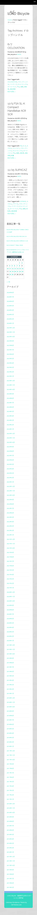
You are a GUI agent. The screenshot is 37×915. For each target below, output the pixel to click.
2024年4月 (10, 416)
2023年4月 (10, 469)
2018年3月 (10, 737)
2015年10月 (11, 865)
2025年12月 (11, 328)
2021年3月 (10, 579)
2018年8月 (10, 715)
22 (20, 271)
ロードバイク (12, 87)
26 (12, 274)
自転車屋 (12, 89)
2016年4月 (10, 839)
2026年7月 (10, 297)
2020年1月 (10, 640)
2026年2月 (10, 319)
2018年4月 (10, 733)
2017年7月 (10, 773)
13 (15, 269)
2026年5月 (10, 306)
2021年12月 (11, 539)
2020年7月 (10, 614)
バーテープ (13, 84)
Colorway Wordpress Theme (15, 902)
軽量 (12, 155)
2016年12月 (11, 804)
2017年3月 (10, 790)
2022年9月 (10, 499)
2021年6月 (10, 566)
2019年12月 (11, 645)
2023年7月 (10, 455)
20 (15, 271)
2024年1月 (10, 429)
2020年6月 (10, 619)
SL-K (24, 146)
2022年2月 (10, 530)
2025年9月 (10, 341)
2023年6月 (10, 460)
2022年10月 (11, 495)
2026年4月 (10, 310)
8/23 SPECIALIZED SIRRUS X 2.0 (17, 241)
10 (8, 269)
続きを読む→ (12, 91)
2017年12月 (11, 751)
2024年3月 (10, 420)
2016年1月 (10, 852)
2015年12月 (11, 856)
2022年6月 (10, 513)
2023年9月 (10, 447)
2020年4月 (10, 627)
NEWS (19, 54)
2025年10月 (11, 336)
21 (17, 271)
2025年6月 (10, 354)
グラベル (15, 204)
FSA (21, 146)
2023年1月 (10, 482)
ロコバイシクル (23, 84)
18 (10, 271)
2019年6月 (10, 671)
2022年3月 (10, 526)
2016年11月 (11, 808)
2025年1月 (10, 376)
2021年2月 (10, 583)
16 (22, 269)
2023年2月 (10, 477)
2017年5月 (10, 782)
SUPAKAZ (23, 201)
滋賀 (21, 87)
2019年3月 (10, 685)
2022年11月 (11, 491)
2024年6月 (10, 407)
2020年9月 (10, 605)
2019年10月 (11, 654)
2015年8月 (10, 874)
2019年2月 (10, 689)
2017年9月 (10, 764)
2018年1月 (10, 746)
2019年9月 (10, 658)
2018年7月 (10, 720)
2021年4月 (10, 574)
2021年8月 (10, 557)
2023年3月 (10, 473)
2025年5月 (10, 358)
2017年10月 (11, 760)
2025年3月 (10, 367)
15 (20, 269)
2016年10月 (11, 812)
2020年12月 (11, 592)
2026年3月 (10, 314)
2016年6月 (10, 830)
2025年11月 (11, 332)
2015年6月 (10, 883)
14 (17, 269)
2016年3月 (10, 843)
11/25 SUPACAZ (17, 169)
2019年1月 (10, 693)
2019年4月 (10, 680)
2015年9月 (10, 870)
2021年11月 (11, 544)
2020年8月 (10, 610)
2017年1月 (10, 799)
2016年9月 (10, 817)
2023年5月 (10, 464)
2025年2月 (10, 372)
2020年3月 (10, 632)
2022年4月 (10, 522)
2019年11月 (11, 649)
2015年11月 (11, 861)
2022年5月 (10, 517)
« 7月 (8, 282)
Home (10, 20)
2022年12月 (11, 486)
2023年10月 (11, 442)
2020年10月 (11, 601)
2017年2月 (10, 795)
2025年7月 (10, 350)
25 (10, 274)
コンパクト (16, 148)
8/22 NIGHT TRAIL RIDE (15, 245)
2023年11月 (11, 438)
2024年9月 (10, 394)
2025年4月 (10, 363)
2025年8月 (10, 345)
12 (12, 269)
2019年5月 (10, 676)
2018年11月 (11, 702)
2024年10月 (11, 389)
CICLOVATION (12, 82)
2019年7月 (10, 667)
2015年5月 (10, 887)
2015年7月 (10, 878)
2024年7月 (10, 403)
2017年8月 (10, 768)
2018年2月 (10, 742)
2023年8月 (10, 451)
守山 (18, 87)
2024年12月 (11, 381)
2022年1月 (10, 535)
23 (22, 271)
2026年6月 (10, 301)
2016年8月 (10, 821)
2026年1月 (10, 323)
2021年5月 (10, 570)
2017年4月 (10, 786)
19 (12, 271)
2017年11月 (11, 755)
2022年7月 (10, 508)
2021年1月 (10, 588)
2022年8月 (10, 504)
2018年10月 (11, 707)
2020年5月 (10, 623)
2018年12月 (11, 698)
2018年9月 (10, 711)
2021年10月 (11, 548)
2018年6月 (10, 724)
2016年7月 (10, 826)
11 (10, 269)
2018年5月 (10, 729)
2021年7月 (10, 561)
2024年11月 (11, 385)
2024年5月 (10, 411)
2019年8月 (10, 663)
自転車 (22, 153)
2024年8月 (10, 398)
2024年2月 (10, 425)
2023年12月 (11, 433)
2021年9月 (10, 552)
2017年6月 (10, 777)
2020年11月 (11, 596)
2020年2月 (10, 636)
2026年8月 (10, 292)
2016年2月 (10, 848)
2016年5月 (10, 834)
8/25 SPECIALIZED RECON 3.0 (17, 236)
